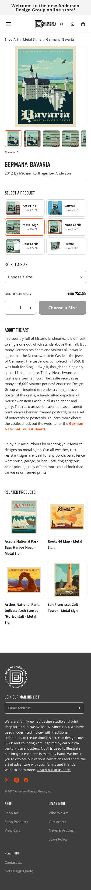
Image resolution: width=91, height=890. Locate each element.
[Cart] (83, 24)
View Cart (12, 830)
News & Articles (61, 830)
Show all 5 (11, 152)
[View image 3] (51, 138)
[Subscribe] (78, 708)
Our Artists (57, 821)
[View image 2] (32, 138)
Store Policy (58, 839)
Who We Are (59, 813)
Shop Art (11, 39)
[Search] (61, 24)
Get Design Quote (19, 871)
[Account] (72, 24)
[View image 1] (13, 138)
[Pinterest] (16, 780)
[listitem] (25, 208)
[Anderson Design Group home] (45, 24)
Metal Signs (32, 39)
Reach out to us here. (54, 770)
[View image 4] (70, 138)
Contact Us (13, 862)
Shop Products (16, 821)
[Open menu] (9, 24)
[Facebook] (25, 780)
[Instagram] (7, 780)
